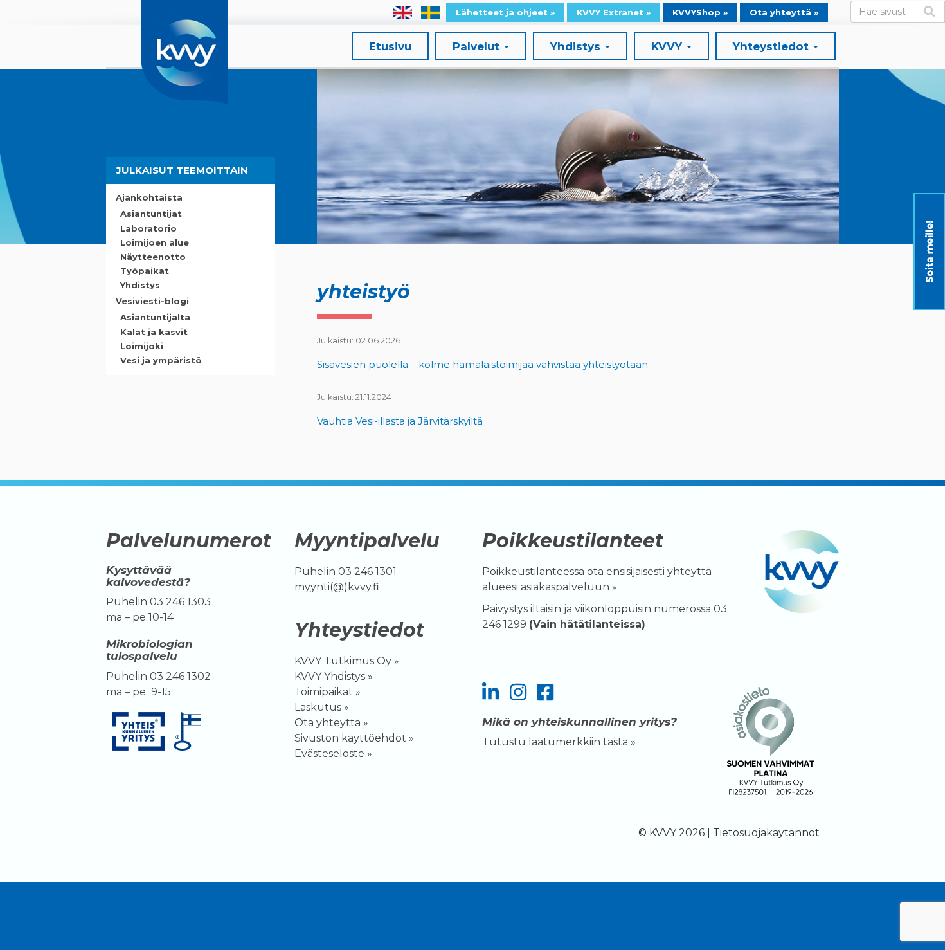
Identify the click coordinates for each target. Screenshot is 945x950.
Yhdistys (140, 285)
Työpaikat (144, 271)
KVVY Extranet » (614, 12)
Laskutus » (321, 707)
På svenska (430, 12)
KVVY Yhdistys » (333, 676)
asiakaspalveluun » (570, 587)
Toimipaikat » (327, 692)
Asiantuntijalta (155, 317)
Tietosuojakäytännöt (766, 833)
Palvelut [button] (478, 46)
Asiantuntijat (151, 213)
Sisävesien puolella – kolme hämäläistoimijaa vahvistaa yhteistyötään (484, 364)
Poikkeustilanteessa (533, 571)
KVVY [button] (668, 46)
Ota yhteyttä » (784, 12)
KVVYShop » (700, 12)
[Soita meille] (929, 251)
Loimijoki (141, 346)
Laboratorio (148, 228)
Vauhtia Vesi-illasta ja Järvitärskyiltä (400, 421)
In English (402, 12)
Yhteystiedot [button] (772, 46)
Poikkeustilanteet (572, 541)
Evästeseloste (329, 753)
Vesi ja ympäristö (161, 360)
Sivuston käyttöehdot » (354, 738)
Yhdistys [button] (577, 46)
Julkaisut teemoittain (182, 170)
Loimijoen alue (154, 242)
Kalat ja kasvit (154, 332)
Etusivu (390, 46)
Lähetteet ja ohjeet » (505, 12)
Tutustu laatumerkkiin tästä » (559, 742)
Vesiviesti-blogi (152, 301)
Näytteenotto (153, 256)
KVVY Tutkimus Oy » (346, 661)
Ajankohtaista (149, 197)
